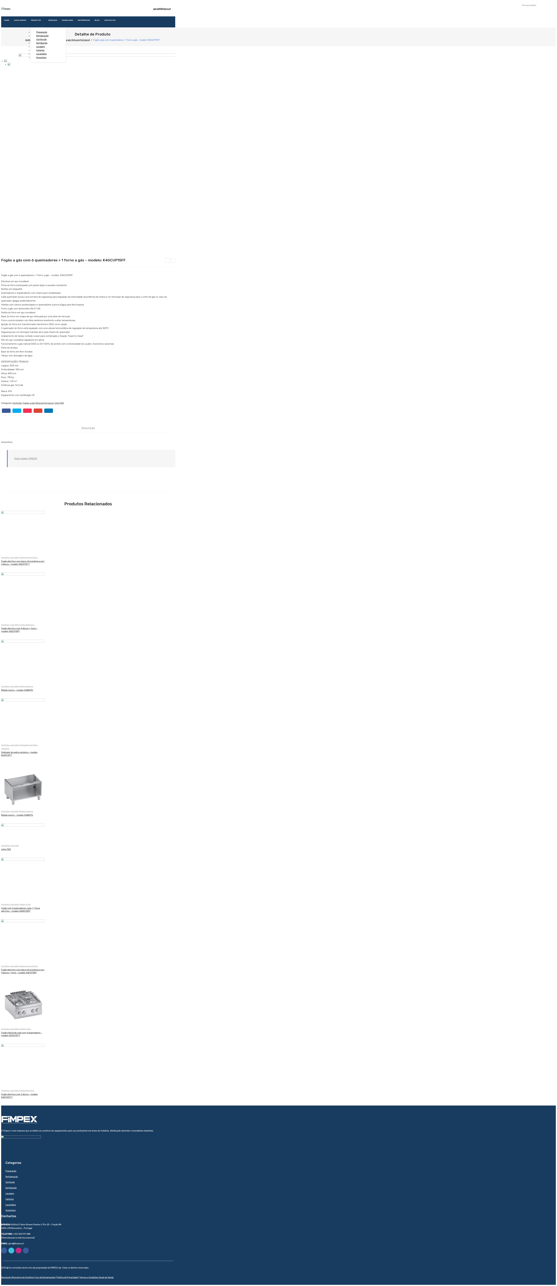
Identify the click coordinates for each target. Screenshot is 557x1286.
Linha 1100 (14, 846)
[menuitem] (6, 20)
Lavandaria (11, 1205)
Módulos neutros (26, 686)
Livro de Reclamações (45, 1277)
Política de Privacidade (67, 1277)
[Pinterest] (27, 411)
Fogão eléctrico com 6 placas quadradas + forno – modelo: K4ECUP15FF (173, 261)
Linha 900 (59, 403)
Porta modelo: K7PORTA (25, 458)
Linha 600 (14, 558)
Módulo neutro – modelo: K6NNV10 (17, 690)
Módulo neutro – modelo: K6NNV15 (17, 815)
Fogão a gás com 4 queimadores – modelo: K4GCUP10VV (167, 261)
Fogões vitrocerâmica (28, 558)
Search (551, 5)
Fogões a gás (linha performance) (74, 40)
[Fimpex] (5, 9)
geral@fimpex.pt (162, 9)
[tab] (88, 428)
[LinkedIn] (48, 411)
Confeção (17, 403)
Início (27, 40)
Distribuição (11, 1188)
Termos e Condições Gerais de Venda (96, 1277)
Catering (10, 1199)
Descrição (88, 428)
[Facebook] (6, 411)
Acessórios (11, 1210)
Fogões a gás (25, 904)
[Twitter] (16, 411)
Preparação (11, 1171)
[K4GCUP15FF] (106, 151)
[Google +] (38, 411)
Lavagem (10, 1193)
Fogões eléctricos (26, 625)
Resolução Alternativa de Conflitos (17, 1277)
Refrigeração (12, 1177)
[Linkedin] (26, 1250)
